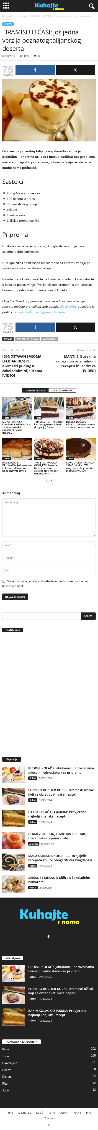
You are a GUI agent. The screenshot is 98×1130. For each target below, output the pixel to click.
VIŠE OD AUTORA (62, 390)
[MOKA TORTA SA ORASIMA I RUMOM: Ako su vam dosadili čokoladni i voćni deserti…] (17, 408)
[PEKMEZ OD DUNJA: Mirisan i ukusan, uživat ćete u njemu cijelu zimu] (13, 840)
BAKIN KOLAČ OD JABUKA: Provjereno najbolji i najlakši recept (57, 814)
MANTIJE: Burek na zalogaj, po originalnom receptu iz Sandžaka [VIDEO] (76, 363)
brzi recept (23, 339)
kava (36, 339)
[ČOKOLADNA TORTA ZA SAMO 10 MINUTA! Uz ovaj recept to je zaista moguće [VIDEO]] (81, 449)
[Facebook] (49, 937)
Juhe (5, 1090)
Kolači (6, 458)
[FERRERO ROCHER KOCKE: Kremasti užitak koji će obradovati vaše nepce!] (13, 796)
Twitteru (59, 312)
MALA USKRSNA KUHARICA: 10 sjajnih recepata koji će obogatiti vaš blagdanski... (61, 858)
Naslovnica (8, 16)
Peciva (32, 887)
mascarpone (49, 339)
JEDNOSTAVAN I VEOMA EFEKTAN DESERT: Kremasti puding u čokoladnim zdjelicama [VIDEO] (22, 366)
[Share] (35, 70)
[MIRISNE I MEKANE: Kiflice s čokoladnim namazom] (13, 884)
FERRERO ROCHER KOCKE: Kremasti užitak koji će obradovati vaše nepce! (61, 792)
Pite (5, 1083)
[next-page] (51, 481)
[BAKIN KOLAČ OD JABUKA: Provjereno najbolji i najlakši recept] (13, 818)
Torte (6, 417)
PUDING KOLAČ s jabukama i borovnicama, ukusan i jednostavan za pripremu (61, 770)
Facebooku (25, 312)
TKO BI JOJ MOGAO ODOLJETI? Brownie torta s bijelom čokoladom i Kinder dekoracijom (46, 468)
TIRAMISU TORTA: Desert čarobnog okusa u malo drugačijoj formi (48, 424)
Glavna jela (9, 1063)
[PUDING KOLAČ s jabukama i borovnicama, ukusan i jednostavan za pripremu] (13, 774)
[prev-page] (46, 481)
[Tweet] (75, 70)
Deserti (23, 16)
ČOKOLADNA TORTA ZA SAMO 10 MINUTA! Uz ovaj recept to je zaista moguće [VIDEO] (80, 466)
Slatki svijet (68, 306)
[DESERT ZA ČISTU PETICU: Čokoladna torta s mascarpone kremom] (81, 408)
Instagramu (43, 312)
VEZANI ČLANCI (35, 390)
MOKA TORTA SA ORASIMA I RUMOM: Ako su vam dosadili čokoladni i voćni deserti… (16, 427)
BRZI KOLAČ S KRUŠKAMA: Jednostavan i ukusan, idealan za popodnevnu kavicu (17, 466)
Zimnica (33, 843)
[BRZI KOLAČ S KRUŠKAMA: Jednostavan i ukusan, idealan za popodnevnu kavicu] (17, 449)
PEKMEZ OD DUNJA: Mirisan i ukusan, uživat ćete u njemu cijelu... (57, 836)
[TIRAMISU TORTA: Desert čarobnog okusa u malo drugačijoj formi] (49, 408)
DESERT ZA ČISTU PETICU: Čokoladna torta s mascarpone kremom (80, 424)
